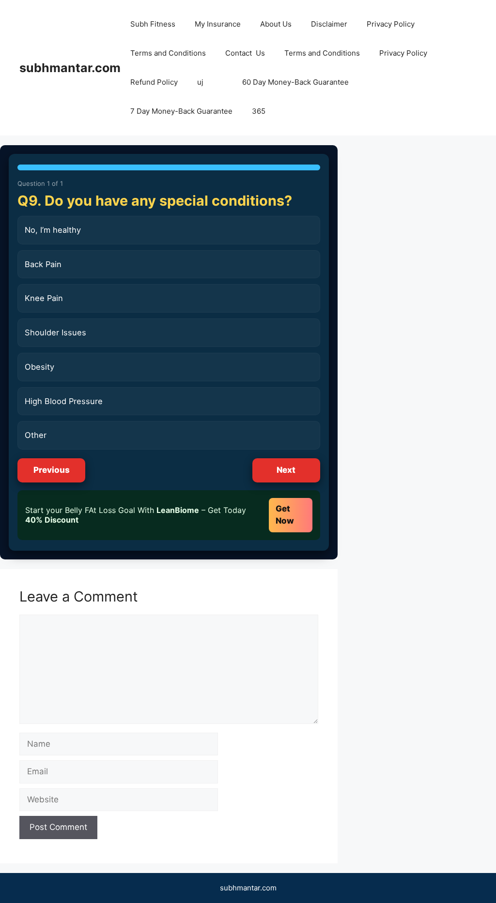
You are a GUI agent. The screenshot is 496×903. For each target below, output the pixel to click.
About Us (276, 24)
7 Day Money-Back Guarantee (181, 111)
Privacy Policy (391, 24)
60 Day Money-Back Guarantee (295, 82)
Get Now (285, 515)
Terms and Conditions (168, 53)
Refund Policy (154, 82)
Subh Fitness (152, 24)
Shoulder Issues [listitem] (55, 332)
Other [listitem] (35, 435)
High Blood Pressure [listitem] (64, 401)
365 (258, 111)
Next (286, 470)
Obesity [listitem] (39, 367)
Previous (51, 470)
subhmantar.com (70, 67)
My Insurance (218, 24)
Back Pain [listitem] (43, 264)
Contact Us (245, 53)
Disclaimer (329, 24)
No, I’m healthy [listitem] (53, 230)
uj (200, 82)
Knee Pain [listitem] (44, 298)
